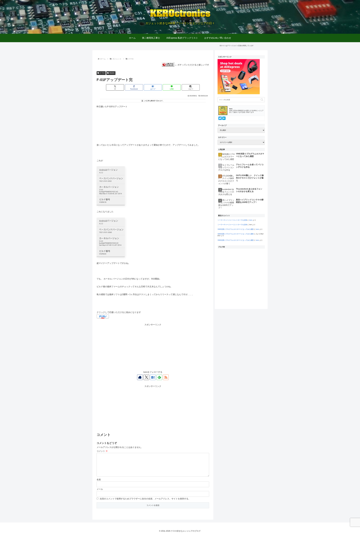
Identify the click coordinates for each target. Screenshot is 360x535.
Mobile (112, 73)
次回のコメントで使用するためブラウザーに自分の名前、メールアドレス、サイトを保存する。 (145, 498)
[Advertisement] (153, 346)
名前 (99, 479)
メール (100, 489)
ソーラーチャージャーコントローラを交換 (232, 220)
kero (250, 220)
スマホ (102, 73)
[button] (191, 87)
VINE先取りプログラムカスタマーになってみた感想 (236, 229)
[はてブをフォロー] (153, 377)
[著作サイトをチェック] (140, 377)
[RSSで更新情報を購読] (166, 377)
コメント (102, 451)
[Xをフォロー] (146, 377)
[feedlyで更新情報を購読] (159, 377)
